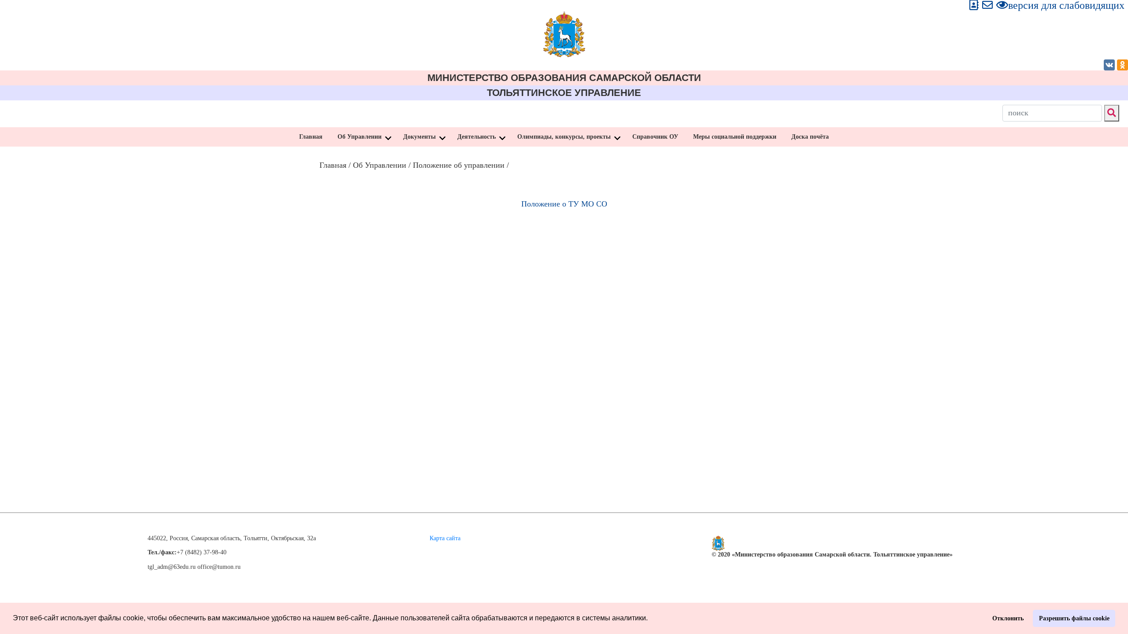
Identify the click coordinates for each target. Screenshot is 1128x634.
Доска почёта (810, 136)
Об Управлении (360, 136)
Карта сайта (445, 538)
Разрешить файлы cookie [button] (1074, 618)
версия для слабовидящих (1066, 5)
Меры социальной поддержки (734, 136)
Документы (419, 136)
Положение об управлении (459, 165)
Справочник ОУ (655, 136)
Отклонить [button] (1008, 618)
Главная (311, 136)
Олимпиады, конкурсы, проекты (564, 136)
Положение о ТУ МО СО (564, 203)
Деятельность (476, 136)
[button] (650, 619)
